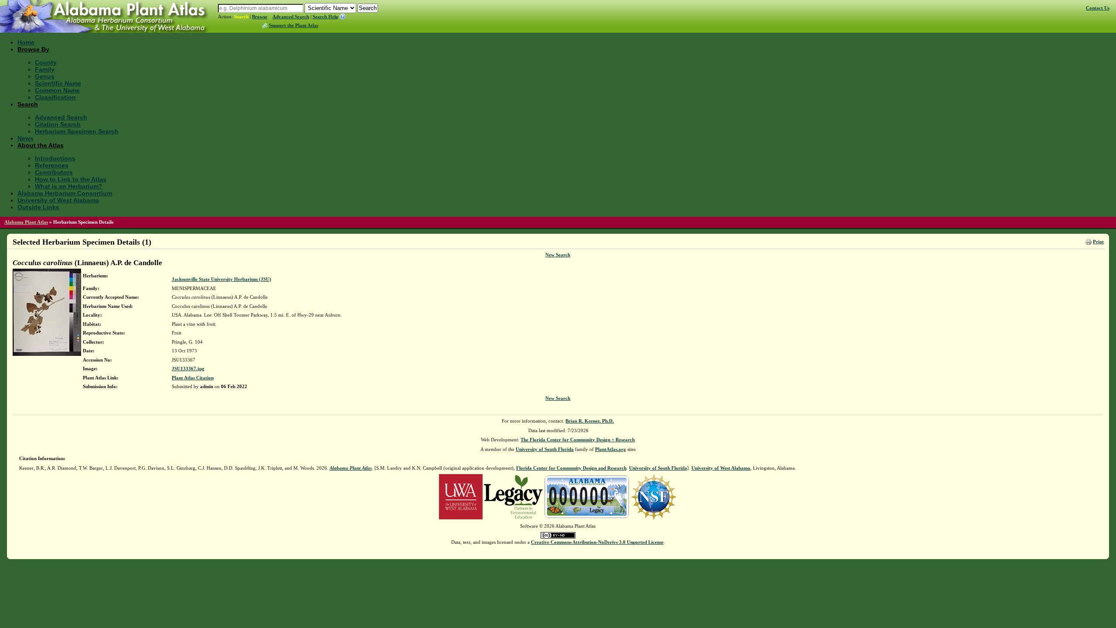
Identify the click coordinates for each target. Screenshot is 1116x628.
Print (1098, 241)
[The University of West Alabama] (461, 496)
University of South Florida (545, 449)
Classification (55, 97)
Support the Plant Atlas (293, 25)
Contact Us (1097, 7)
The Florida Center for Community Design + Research (578, 439)
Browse (259, 16)
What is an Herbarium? (68, 186)
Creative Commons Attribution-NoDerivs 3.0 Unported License (597, 542)
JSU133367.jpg (188, 368)
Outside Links (38, 207)
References (51, 165)
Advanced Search (290, 16)
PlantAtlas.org (610, 449)
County (46, 62)
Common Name (57, 90)
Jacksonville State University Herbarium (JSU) (221, 279)
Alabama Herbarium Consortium (64, 193)
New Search (557, 254)
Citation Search (58, 124)
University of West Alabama (58, 200)
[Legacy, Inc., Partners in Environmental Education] (513, 496)
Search (241, 16)
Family (44, 69)
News (25, 138)
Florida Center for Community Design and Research (571, 468)
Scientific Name (58, 83)
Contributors (54, 172)
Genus (44, 76)
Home (25, 42)
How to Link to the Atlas (70, 179)
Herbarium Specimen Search (77, 131)
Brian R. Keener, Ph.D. (589, 420)
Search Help (325, 16)
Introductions (55, 158)
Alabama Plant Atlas (26, 222)
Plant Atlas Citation (193, 377)
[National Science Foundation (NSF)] (654, 496)
